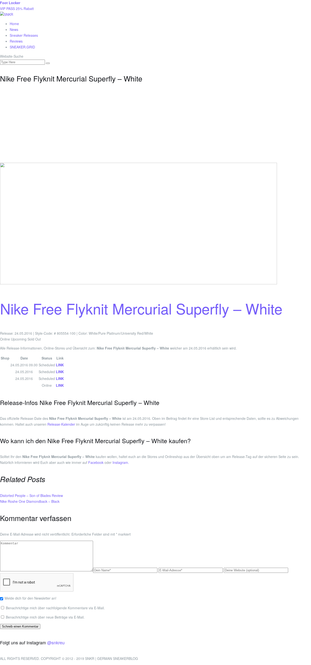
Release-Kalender (61, 424)
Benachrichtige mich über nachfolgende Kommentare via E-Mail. (55, 607)
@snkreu (56, 642)
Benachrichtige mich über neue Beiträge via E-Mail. (45, 617)
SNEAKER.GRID (22, 47)
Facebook (96, 462)
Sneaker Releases (24, 35)
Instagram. (120, 462)
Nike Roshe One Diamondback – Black (30, 501)
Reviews (16, 41)
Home (14, 23)
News (14, 29)
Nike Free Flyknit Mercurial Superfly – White (141, 308)
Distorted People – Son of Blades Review (31, 495)
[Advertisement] (155, 126)
